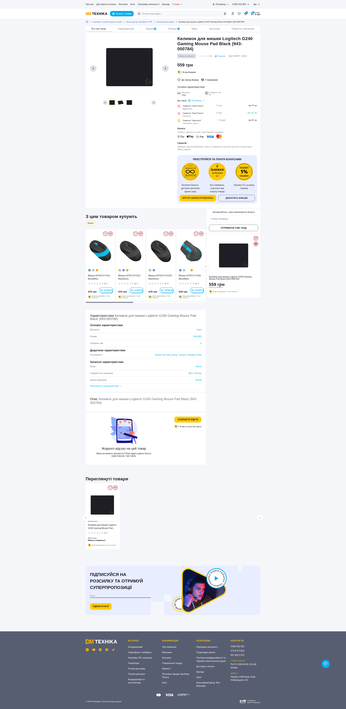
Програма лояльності (148, 4)
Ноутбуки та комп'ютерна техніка (107, 22)
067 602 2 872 (237, 655)
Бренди (166, 4)
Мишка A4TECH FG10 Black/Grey (129, 277)
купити (108, 290)
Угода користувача (205, 652)
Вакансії (166, 668)
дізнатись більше (237, 198)
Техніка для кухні (136, 674)
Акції (198, 677)
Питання (173, 29)
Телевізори (133, 663)
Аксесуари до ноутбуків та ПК (139, 22)
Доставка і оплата (205, 666)
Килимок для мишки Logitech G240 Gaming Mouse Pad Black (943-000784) (102, 527)
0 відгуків (221, 56)
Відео (194, 29)
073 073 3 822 (237, 651)
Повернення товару (172, 663)
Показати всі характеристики (104, 386)
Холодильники (135, 647)
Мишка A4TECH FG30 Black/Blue (190, 277)
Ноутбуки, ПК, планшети (140, 658)
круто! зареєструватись (197, 198)
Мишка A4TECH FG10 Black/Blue (99, 277)
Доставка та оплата (106, 4)
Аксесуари (214, 29)
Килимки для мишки (165, 22)
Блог (132, 4)
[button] (105, 102)
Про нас (90, 4)
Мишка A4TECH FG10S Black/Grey (160, 277)
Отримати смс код (233, 228)
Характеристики (126, 29)
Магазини (167, 652)
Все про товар (99, 29)
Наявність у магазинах (243, 29)
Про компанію (169, 647)
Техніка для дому (136, 668)
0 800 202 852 (239, 4)
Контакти (123, 4)
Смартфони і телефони (139, 652)
